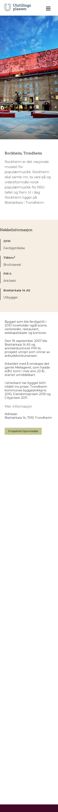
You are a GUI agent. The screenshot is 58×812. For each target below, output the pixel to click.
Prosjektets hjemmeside (23, 431)
